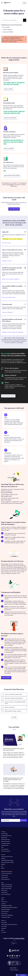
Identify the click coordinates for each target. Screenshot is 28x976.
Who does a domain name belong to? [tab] (14, 698)
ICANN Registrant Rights (6, 905)
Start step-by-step (14, 208)
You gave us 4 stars (14, 957)
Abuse (2, 899)
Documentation (4, 877)
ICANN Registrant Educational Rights (9, 907)
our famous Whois (19, 938)
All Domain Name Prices (6, 835)
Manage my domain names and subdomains (12, 332)
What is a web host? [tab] (10, 707)
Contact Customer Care (6, 873)
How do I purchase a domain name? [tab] (13, 694)
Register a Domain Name (6, 884)
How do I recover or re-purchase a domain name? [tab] (15, 702)
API (2, 866)
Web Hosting (4, 837)
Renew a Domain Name (6, 888)
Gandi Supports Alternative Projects (9, 924)
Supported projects (9, 660)
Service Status (4, 875)
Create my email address (10, 117)
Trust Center (4, 926)
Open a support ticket (6, 496)
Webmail (3, 864)
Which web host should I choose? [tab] (13, 711)
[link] (7, 956)
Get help (14, 717)
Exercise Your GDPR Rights (7, 915)
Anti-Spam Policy (5, 911)
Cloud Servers (4, 892)
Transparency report (5, 917)
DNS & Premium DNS (5, 851)
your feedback (10, 184)
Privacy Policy (4, 913)
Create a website (8, 89)
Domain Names (4, 833)
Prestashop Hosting (5, 843)
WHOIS (2, 868)
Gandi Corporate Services (7, 856)
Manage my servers (7, 260)
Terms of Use (4, 901)
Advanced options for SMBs (7, 862)
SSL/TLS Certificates (5, 894)
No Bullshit (3, 928)
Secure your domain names (8, 297)
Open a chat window (6, 499)
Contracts (3, 903)
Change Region (13, 967)
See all (14, 729)
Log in (24, 2)
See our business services (8, 395)
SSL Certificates (4, 849)
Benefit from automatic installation (10, 279)
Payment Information (5, 909)
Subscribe (23, 820)
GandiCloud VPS (4, 845)
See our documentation (6, 492)
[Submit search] (24, 20)
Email (2, 847)
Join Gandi (3, 932)
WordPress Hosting (5, 839)
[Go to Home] (7, 3)
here (23, 501)
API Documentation (5, 879)
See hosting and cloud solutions (12, 175)
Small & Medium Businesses (7, 860)
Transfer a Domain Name (6, 886)
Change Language (14, 969)
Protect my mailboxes (7, 312)
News (2, 930)
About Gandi (4, 922)
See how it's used (6, 242)
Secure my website (8, 148)
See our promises (6, 677)
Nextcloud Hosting (5, 841)
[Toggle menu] (2, 2)
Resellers (3, 858)
